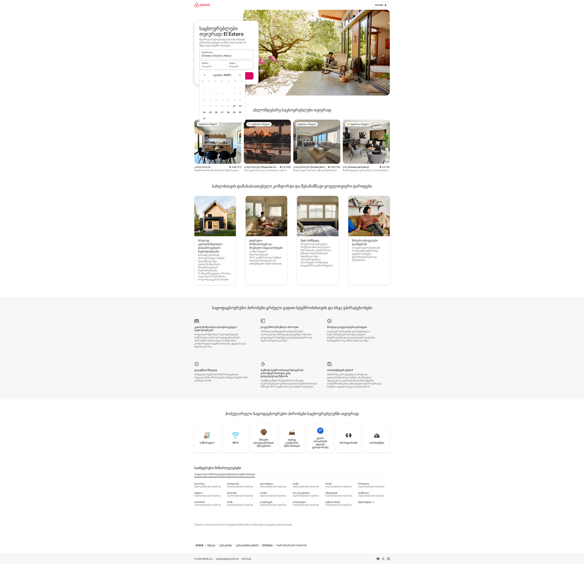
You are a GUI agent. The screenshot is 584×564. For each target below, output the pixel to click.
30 (240, 112)
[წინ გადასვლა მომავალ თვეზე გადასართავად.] (240, 75)
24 (204, 112)
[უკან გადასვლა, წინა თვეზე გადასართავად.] (205, 75)
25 (210, 112)
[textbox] (213, 66)
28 (228, 112)
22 (234, 106)
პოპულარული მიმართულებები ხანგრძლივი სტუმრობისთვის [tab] (224, 474)
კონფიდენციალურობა (227, 558)
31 (204, 118)
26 (216, 112)
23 (240, 106)
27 (222, 112)
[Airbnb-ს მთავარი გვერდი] (202, 5)
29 (234, 112)
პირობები (246, 558)
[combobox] (226, 56)
